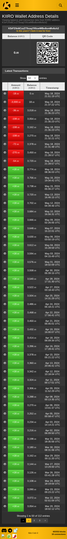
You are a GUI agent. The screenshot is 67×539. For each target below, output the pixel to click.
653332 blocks (59, 532)
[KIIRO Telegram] (10, 530)
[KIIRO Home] (7, 5)
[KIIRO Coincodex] (3, 535)
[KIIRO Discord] (4, 530)
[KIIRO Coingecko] (9, 535)
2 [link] (34, 520)
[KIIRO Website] (15, 530)
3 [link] (39, 520)
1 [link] (28, 520)
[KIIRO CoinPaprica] (14, 535)
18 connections (59, 534)
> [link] (45, 520)
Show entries (33, 78)
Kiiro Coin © (33, 533)
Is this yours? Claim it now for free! (33, 31)
